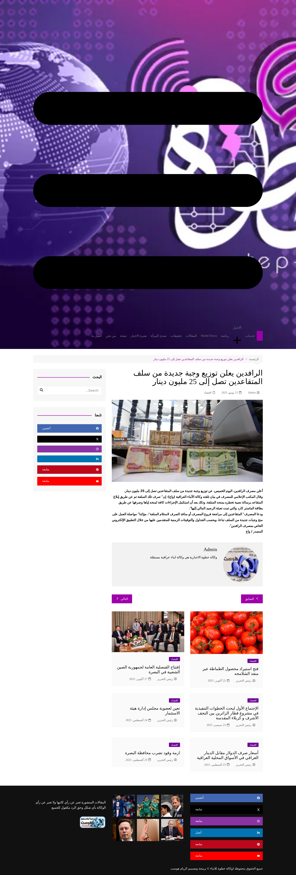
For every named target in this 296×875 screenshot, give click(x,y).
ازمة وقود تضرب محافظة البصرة (152, 753)
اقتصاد (207, 392)
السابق (249, 598)
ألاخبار (237, 327)
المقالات (191, 335)
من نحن (111, 335)
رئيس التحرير (243, 680)
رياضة (225, 335)
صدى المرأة (159, 335)
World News (209, 335)
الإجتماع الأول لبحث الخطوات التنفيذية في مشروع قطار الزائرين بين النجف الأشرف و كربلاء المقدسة (227, 713)
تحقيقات (176, 335)
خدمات (250, 335)
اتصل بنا (96, 335)
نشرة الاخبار (139, 335)
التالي (124, 598)
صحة (123, 335)
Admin (252, 392)
